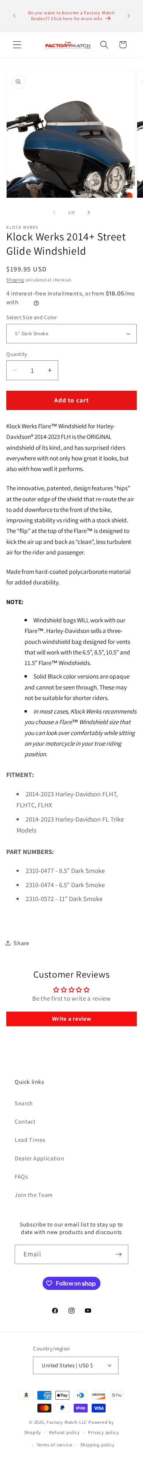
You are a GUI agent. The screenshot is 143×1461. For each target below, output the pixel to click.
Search (24, 1103)
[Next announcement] (129, 16)
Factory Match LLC (67, 1422)
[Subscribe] (118, 1254)
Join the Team (34, 1195)
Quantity (16, 354)
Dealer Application (39, 1158)
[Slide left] (54, 212)
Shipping (15, 279)
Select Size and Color (31, 317)
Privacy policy (103, 1432)
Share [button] (21, 943)
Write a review (71, 1019)
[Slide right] (89, 212)
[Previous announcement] (14, 16)
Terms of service (54, 1445)
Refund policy (64, 1432)
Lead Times (30, 1140)
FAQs (21, 1176)
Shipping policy (97, 1445)
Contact (25, 1121)
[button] (17, 44)
